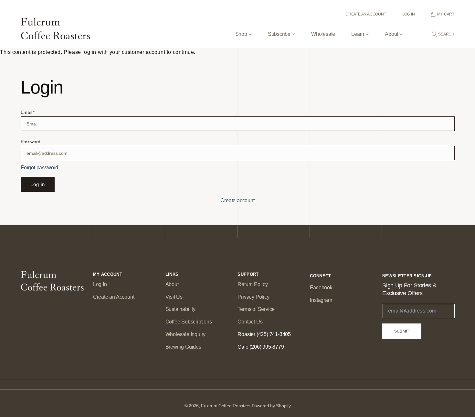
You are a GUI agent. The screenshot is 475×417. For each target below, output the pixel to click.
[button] (243, 28)
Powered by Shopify (271, 405)
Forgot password (39, 167)
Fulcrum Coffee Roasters (225, 405)
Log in (37, 184)
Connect (320, 275)
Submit (401, 331)
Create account (237, 200)
